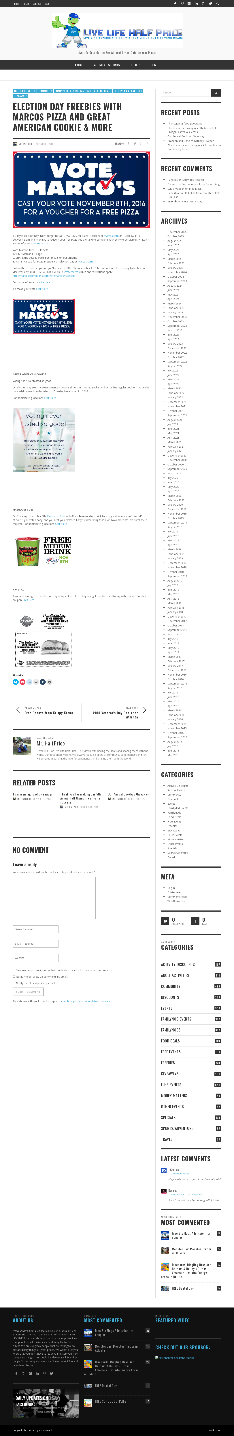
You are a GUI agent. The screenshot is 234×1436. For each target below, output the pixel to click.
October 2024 (175, 276)
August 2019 (174, 527)
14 (219, 1288)
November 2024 (177, 272)
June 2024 (173, 290)
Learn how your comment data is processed (86, 1001)
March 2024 (174, 303)
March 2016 (174, 710)
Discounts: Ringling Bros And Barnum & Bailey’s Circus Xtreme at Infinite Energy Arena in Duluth (186, 1270)
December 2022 (176, 348)
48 (219, 1233)
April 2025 (173, 254)
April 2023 (173, 339)
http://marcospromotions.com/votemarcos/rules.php (44, 275)
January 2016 (175, 719)
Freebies (136, 91)
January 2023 (175, 343)
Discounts (173, 799)
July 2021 (172, 424)
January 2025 (175, 267)
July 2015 (172, 746)
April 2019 (173, 545)
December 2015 (176, 724)
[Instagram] (189, 3)
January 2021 (175, 451)
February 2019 (175, 554)
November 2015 (177, 728)
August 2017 (174, 634)
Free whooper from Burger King (201, 184)
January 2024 (175, 312)
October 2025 (175, 236)
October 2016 (175, 679)
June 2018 (173, 589)
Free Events (121, 91)
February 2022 (175, 393)
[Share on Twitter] (134, 143)
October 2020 (175, 464)
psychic (172, 201)
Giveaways (20, 96)
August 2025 (174, 241)
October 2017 (175, 625)
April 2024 (173, 299)
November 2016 (177, 674)
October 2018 (175, 572)
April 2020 (173, 491)
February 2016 (175, 715)
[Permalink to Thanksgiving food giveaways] (34, 814)
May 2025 (173, 250)
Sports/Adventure (177, 852)
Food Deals (104, 91)
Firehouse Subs (56, 516)
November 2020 (177, 460)
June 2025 (173, 245)
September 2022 (177, 361)
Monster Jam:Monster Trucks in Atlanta (191, 1251)
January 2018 (175, 612)
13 (147, 1401)
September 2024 (177, 281)
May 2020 (173, 486)
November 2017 (177, 621)
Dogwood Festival (193, 179)
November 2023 (177, 317)
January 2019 (175, 558)
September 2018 (177, 576)
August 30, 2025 (136, 798)
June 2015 (173, 750)
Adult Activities (25, 91)
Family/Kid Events (66, 91)
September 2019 (177, 522)
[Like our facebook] (195, 921)
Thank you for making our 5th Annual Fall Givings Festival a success (80, 798)
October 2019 (175, 518)
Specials (172, 848)
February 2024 (175, 308)
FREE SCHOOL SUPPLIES (111, 1401)
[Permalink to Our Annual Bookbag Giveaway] (129, 814)
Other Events (175, 844)
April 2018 (173, 598)
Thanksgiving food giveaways (33, 794)
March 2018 (174, 603)
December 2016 (176, 670)
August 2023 (174, 330)
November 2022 (177, 352)
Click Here (42, 289)
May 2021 (173, 433)
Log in (171, 887)
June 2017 (173, 643)
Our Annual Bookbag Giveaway (128, 794)
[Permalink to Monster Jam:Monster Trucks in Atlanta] (165, 1250)
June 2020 (173, 482)
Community (45, 91)
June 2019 (173, 536)
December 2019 (176, 509)
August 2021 (174, 419)
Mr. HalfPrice (24, 798)
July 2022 (172, 370)
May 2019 (173, 540)
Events (171, 803)
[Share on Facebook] (128, 143)
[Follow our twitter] (165, 921)
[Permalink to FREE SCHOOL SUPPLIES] (88, 1402)
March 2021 (174, 442)
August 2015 (174, 741)
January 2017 (175, 665)
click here (44, 282)
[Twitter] (210, 3)
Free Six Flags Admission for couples (191, 1235)
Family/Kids (87, 91)
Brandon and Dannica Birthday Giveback (191, 141)
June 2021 (173, 428)
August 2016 (174, 688)
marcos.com (111, 235)
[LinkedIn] (196, 3)
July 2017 (172, 639)
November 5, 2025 (42, 798)
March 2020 (174, 495)
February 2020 (175, 500)
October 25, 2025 (89, 807)
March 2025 (174, 258)
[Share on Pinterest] (147, 143)
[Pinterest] (203, 3)
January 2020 (175, 504)
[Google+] (182, 3)
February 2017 (175, 661)
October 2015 (175, 733)
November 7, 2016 (44, 143)
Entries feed (174, 892)
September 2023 (177, 325)
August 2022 (174, 366)
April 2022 (173, 384)
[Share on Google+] (141, 143)
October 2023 (175, 321)
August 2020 (174, 473)
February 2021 (175, 446)
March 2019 (174, 549)
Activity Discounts (177, 785)
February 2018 (175, 607)
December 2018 (176, 563)
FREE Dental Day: (192, 201)
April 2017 (173, 652)
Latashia (173, 193)
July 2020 (172, 478)
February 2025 (175, 263)
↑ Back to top (214, 1430)
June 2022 (173, 375)
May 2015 (173, 755)
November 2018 (177, 567)
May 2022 (173, 379)
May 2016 (173, 701)
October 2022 (175, 357)
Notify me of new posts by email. (35, 983)
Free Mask (195, 188)
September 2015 (177, 737)
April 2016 (173, 706)
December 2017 (176, 616)
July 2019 (172, 531)
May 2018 (173, 594)
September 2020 (177, 469)
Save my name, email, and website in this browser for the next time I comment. (63, 970)
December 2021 (176, 402)
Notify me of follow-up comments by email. (42, 976)
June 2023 (173, 334)
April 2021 (173, 437)
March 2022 (174, 388)
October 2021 (175, 411)
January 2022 (175, 397)
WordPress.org (176, 901)
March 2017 (174, 656)
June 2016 (173, 697)
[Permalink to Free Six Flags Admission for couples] (165, 1235)
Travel (171, 857)
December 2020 (176, 455)
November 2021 (177, 406)
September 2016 (177, 683)
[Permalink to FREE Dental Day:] (165, 1288)
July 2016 (172, 692)
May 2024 (173, 294)
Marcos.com (85, 261)
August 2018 (174, 580)
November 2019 (177, 513)
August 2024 (174, 285)
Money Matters (176, 839)
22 (219, 1264)
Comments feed (177, 896)
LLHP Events (174, 835)
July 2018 (172, 585)
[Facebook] (174, 3)
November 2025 (177, 232)
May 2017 (173, 647)
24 (219, 1249)
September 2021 (177, 415)
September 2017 (177, 630)
